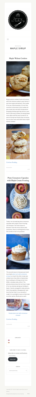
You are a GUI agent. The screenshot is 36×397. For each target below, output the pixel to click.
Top (28, 393)
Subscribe (12, 359)
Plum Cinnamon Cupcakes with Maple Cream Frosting (18, 179)
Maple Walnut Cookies (18, 58)
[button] (10, 305)
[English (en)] (9, 340)
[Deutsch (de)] (9, 342)
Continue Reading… (12, 162)
